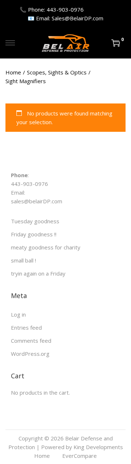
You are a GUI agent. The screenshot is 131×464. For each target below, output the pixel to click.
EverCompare (79, 455)
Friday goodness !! (33, 234)
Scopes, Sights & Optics (57, 72)
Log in (18, 314)
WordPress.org (30, 353)
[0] (115, 42)
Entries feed (26, 327)
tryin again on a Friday (38, 273)
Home (13, 72)
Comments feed (31, 340)
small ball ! (23, 260)
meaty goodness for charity (45, 247)
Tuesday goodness (35, 221)
